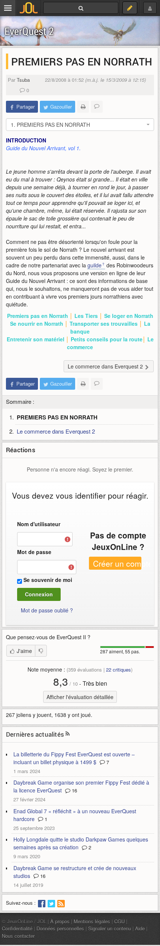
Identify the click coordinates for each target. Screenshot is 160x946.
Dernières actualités (35, 734)
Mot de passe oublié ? (47, 610)
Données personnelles (60, 928)
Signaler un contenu (109, 928)
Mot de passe (34, 552)
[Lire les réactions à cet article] (97, 107)
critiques (118, 669)
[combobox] (80, 124)
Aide (140, 928)
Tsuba (23, 79)
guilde (94, 265)
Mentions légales (92, 921)
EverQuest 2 (29, 31)
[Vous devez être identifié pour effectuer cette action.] (41, 651)
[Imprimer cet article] (83, 107)
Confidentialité (17, 928)
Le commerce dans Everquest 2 (56, 431)
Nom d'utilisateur (38, 524)
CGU (119, 921)
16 (73, 790)
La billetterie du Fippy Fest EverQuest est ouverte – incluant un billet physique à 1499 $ (74, 758)
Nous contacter (18, 935)
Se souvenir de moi (47, 579)
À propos (60, 921)
